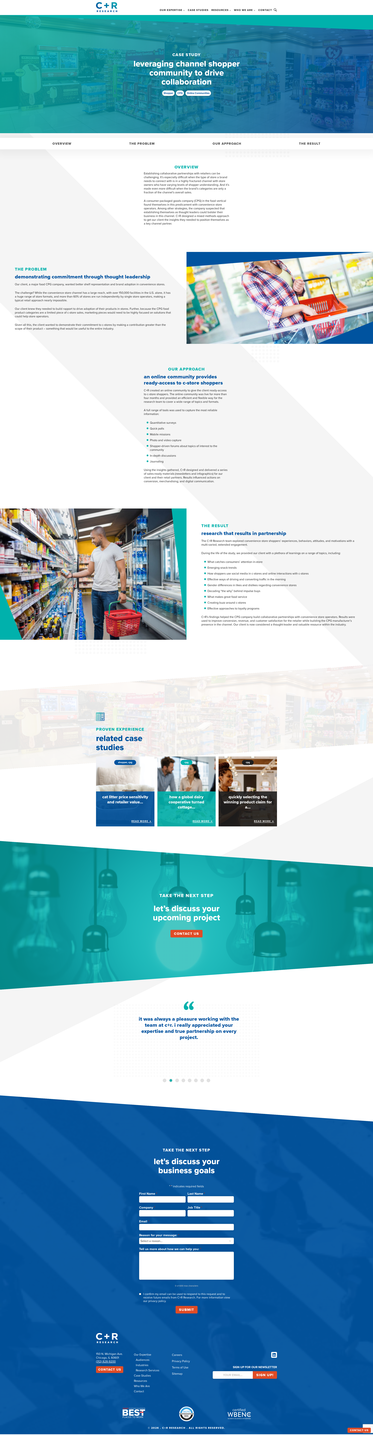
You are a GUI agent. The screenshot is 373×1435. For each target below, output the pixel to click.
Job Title (195, 1207)
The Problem (142, 143)
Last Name (196, 1193)
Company (147, 1207)
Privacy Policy (181, 1361)
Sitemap (177, 1373)
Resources (140, 1381)
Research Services (147, 1370)
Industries (142, 1365)
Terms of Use (180, 1367)
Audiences (142, 1360)
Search (275, 10)
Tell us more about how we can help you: (170, 1249)
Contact (265, 10)
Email (144, 1221)
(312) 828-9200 (106, 1361)
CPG (180, 93)
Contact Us (109, 1369)
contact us (186, 933)
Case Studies (198, 10)
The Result (310, 143)
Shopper (168, 93)
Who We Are (142, 1386)
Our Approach (227, 143)
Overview (62, 143)
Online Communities (198, 93)
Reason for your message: (159, 1235)
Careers (177, 1355)
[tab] (164, 1080)
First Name (148, 1193)
